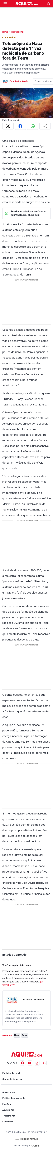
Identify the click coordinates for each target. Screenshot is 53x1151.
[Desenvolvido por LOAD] (35, 1145)
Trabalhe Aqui (9, 1116)
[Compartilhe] (45, 126)
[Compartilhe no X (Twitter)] (8, 126)
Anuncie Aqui (8, 1110)
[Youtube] (29, 1062)
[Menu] (5, 4)
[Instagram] (37, 1063)
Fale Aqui (6, 1104)
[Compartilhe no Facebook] (20, 126)
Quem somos (8, 1092)
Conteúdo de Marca (12, 1079)
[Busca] (49, 4)
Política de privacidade (13, 1098)
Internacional (17, 32)
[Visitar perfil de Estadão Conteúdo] (12, 1000)
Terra (24, 1035)
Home (5, 32)
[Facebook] (22, 1062)
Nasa (16, 1035)
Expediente (7, 1121)
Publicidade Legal (11, 1073)
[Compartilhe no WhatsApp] (32, 126)
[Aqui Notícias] (26, 4)
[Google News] (44, 1063)
